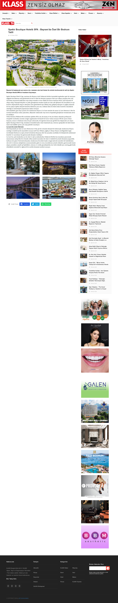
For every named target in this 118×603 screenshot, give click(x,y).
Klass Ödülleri (54, 13)
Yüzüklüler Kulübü (40, 13)
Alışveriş (99, 13)
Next (110, 46)
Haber (13, 13)
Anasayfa (5, 13)
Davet (29, 13)
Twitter (37, 204)
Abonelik (36, 568)
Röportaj (21, 13)
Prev (79, 46)
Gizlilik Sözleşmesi (39, 586)
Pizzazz (91, 13)
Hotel (75, 13)
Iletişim (35, 582)
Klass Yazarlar (6, 19)
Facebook (26, 204)
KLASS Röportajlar (84, 151)
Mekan (83, 13)
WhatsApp (47, 204)
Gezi (73, 572)
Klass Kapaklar (66, 13)
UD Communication (24, 598)
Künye (35, 572)
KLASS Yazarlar (76, 582)
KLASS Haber (64, 568)
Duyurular (36, 577)
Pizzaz (62, 582)
